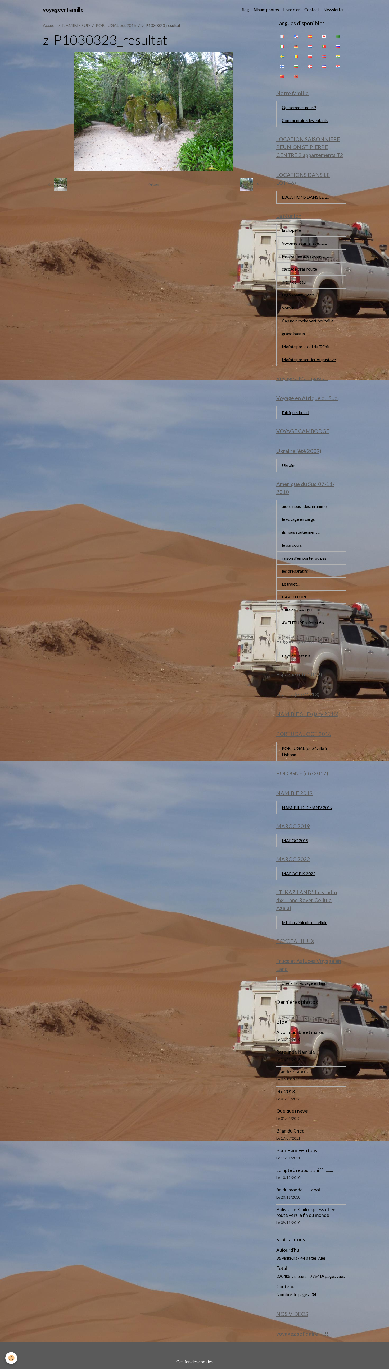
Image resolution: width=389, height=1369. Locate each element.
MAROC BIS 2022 (298, 873)
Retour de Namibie (295, 1052)
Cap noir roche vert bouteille (307, 320)
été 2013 (285, 1091)
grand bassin (293, 333)
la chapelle (291, 230)
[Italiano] (281, 46)
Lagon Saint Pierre (298, 294)
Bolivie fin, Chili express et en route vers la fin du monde (306, 1212)
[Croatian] (337, 66)
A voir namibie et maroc (300, 1032)
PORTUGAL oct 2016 (116, 25)
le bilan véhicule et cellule (304, 922)
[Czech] (323, 66)
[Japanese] (323, 36)
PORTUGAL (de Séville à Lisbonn (304, 751)
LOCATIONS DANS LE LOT (307, 196)
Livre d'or (291, 9)
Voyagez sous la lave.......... (304, 242)
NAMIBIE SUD (76, 25)
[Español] (309, 36)
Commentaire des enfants (305, 120)
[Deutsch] (295, 46)
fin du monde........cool (298, 1189)
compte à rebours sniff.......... (304, 1170)
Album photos (266, 9)
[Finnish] (281, 66)
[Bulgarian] (295, 66)
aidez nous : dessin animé (304, 506)
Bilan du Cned (290, 1131)
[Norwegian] (323, 56)
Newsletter (333, 9)
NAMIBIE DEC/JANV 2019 (307, 807)
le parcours (292, 544)
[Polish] (309, 56)
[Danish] (309, 66)
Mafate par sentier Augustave (309, 359)
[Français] (281, 36)
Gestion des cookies (194, 1361)
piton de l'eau (294, 281)
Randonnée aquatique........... (305, 255)
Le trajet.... (291, 583)
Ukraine (289, 465)
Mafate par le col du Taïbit (306, 346)
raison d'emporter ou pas (304, 557)
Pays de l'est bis (296, 655)
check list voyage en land (304, 983)
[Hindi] (337, 56)
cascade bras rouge (299, 268)
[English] (295, 36)
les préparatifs (295, 570)
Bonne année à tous (296, 1150)
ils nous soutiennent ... (301, 532)
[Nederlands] (309, 46)
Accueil (49, 25)
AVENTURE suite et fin (303, 622)
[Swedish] (281, 56)
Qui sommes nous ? (299, 107)
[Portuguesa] (323, 46)
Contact (311, 9)
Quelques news (292, 1111)
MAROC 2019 (295, 840)
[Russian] (337, 46)
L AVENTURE (294, 596)
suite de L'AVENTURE (302, 609)
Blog (244, 9)
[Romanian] (295, 56)
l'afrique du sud (295, 412)
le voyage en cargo (298, 519)
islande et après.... (294, 1071)
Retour (153, 184)
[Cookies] (11, 1358)
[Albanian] (295, 76)
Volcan (288, 307)
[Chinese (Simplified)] (281, 76)
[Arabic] (337, 36)
